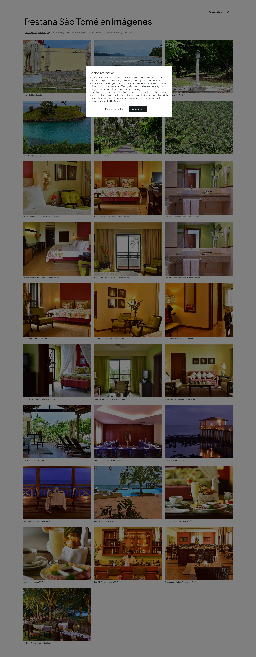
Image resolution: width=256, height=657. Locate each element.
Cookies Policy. (113, 101)
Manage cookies (114, 109)
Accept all (138, 109)
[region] (129, 91)
